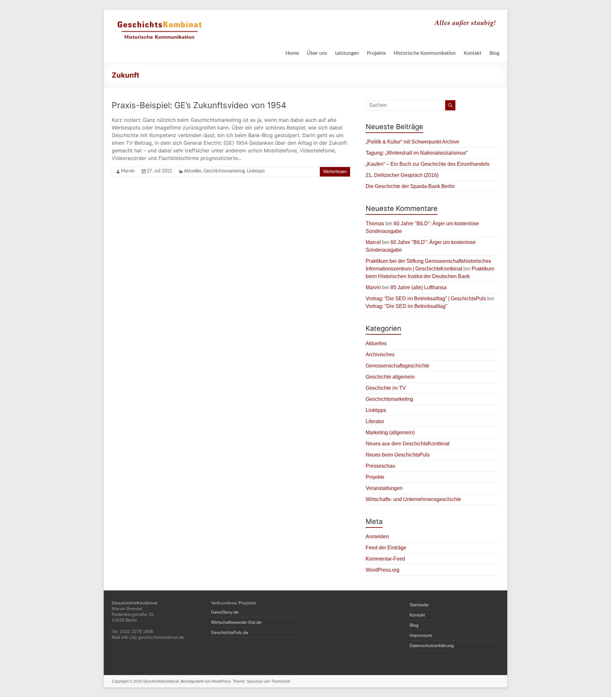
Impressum (421, 635)
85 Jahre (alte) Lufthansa (418, 287)
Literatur (375, 421)
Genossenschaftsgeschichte (397, 365)
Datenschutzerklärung (432, 645)
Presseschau (380, 466)
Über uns (317, 53)
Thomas (375, 223)
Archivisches (380, 354)
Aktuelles (192, 171)
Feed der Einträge (386, 547)
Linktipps (256, 171)
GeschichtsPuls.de (229, 632)
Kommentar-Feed (385, 558)
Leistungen (347, 53)
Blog (494, 53)
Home (292, 53)
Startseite (419, 604)
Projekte (376, 53)
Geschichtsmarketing (224, 171)
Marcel (373, 242)
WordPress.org (382, 570)
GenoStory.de (225, 612)
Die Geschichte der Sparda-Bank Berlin (410, 186)
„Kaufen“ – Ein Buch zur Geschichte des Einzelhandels (427, 164)
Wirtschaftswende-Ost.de (236, 622)
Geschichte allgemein (390, 377)
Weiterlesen (335, 171)
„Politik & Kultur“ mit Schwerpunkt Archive (412, 141)
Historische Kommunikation (425, 53)
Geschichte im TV (386, 388)
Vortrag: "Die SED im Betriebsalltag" (406, 306)
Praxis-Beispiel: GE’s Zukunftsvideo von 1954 (199, 105)
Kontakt (472, 53)
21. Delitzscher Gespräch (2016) (402, 175)
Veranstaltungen (384, 488)
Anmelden (377, 536)
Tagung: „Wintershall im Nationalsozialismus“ (416, 153)
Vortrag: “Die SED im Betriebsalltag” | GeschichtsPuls (426, 298)
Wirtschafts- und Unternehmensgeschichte (413, 499)
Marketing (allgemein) (390, 432)
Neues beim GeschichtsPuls (398, 454)
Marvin (128, 171)
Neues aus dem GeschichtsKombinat (407, 443)
